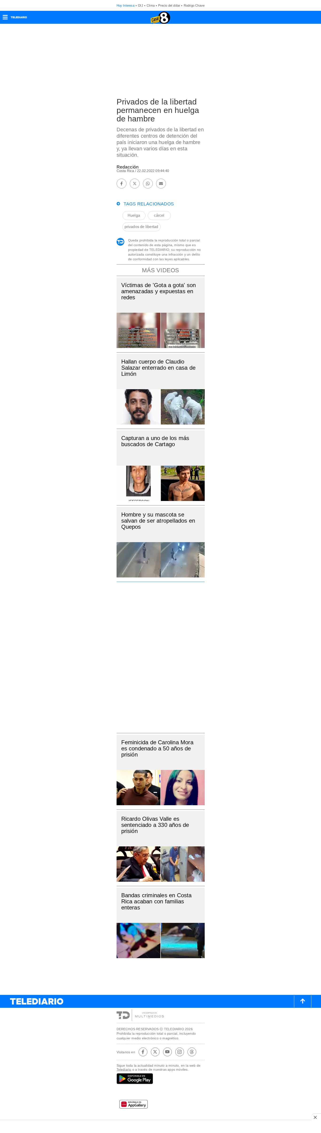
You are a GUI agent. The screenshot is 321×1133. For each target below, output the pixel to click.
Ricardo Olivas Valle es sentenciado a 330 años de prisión (155, 825)
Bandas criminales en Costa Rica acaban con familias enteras (156, 901)
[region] (160, 656)
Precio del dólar (169, 5)
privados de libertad (141, 227)
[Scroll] (302, 1001)
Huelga (134, 215)
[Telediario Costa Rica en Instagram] (179, 1052)
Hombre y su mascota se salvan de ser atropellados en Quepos (158, 520)
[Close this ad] (316, 1117)
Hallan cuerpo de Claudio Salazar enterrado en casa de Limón (158, 367)
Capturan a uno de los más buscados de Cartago (155, 441)
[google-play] (161, 1079)
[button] (5, 19)
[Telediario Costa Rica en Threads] (192, 1052)
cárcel (159, 215)
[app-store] (161, 1093)
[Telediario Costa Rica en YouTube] (167, 1052)
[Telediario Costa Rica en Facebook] (143, 1052)
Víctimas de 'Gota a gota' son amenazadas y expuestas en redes (158, 291)
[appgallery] (161, 1105)
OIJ (140, 5)
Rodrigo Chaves (195, 5)
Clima (151, 5)
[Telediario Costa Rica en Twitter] (155, 1052)
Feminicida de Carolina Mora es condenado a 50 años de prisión (157, 748)
